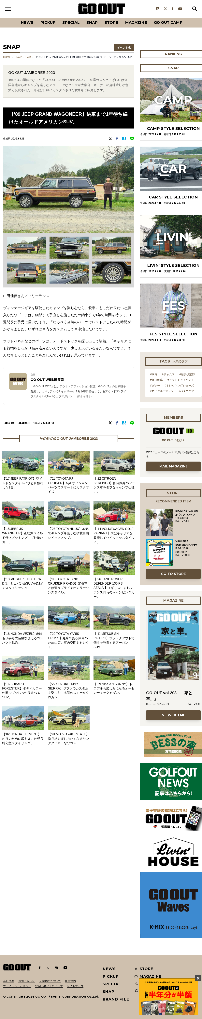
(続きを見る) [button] (84, 396)
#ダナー (155, 385)
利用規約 (70, 981)
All (12, 17)
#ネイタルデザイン (162, 391)
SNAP (92, 22)
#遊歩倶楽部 (187, 374)
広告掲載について (50, 981)
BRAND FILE (116, 999)
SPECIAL (70, 22)
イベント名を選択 (124, 48)
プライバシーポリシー (17, 986)
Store (111, 22)
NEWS (109, 969)
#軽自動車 (156, 379)
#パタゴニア (186, 391)
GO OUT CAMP (168, 22)
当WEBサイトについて (49, 986)
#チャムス (168, 374)
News (27, 22)
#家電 (153, 374)
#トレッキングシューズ (179, 385)
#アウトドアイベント (180, 379)
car (28, 57)
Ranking (186, 17)
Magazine (136, 22)
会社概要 (8, 981)
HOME (7, 57)
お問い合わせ (26, 981)
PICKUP (47, 22)
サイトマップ (75, 986)
